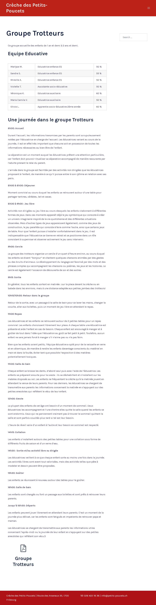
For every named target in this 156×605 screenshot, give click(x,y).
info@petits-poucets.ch (114, 595)
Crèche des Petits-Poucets (20, 595)
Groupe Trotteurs (23, 561)
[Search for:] (133, 37)
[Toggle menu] (148, 8)
